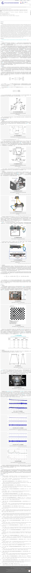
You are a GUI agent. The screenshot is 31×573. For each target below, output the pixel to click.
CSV (26, 348)
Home (4, 5)
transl (28, 39)
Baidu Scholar (17, 479)
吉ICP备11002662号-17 (23, 569)
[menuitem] (4, 5)
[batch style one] (29, 571)
